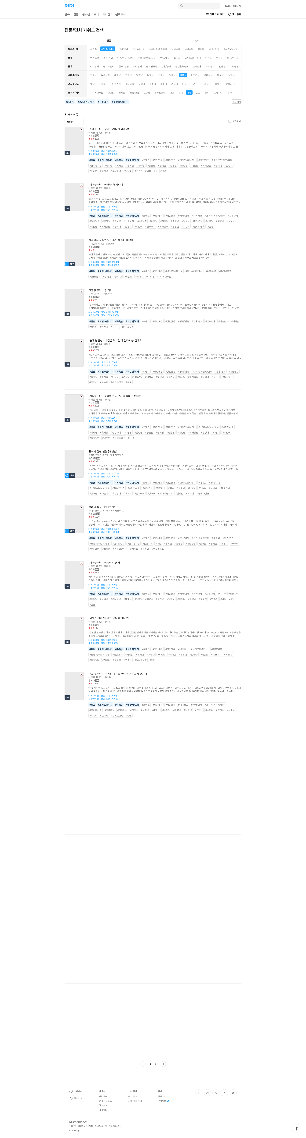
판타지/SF (123, 48)
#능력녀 (218, 165)
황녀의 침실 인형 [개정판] (102, 451)
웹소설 (86, 14)
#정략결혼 (210, 321)
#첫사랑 (119, 165)
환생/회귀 (108, 57)
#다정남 (115, 376)
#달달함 (128, 171)
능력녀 (104, 83)
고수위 (146, 92)
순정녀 (174, 83)
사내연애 (137, 66)
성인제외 (236, 121)
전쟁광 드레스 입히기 (100, 290)
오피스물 (189, 48)
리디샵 (106, 14)
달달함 (111, 92)
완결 (189, 92)
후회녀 (163, 83)
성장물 (177, 57)
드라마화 (218, 92)
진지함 (122, 92)
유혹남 (183, 75)
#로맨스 (145, 160)
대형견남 (195, 75)
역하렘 (219, 57)
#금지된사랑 (95, 165)
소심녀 (207, 83)
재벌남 (220, 75)
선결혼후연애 (181, 66)
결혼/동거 (166, 66)
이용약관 (72, 1126)
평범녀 (218, 83)
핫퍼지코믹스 (95, 455)
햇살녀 (93, 83)
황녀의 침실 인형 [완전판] (102, 507)
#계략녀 (192, 599)
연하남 (93, 75)
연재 (180, 92)
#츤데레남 (116, 599)
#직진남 (194, 165)
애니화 (230, 92)
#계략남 (141, 165)
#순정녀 (229, 165)
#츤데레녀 (140, 493)
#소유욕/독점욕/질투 (222, 160)
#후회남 (107, 276)
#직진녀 (104, 171)
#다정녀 (150, 276)
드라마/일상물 (231, 48)
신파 (207, 92)
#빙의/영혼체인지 (174, 271)
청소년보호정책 (101, 1126)
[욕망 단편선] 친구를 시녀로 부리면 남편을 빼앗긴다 (117, 673)
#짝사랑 (108, 165)
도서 (96, 14)
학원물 (201, 48)
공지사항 (78, 1098)
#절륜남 (173, 165)
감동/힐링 (134, 92)
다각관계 (94, 66)
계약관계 (210, 66)
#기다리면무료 (164, 276)
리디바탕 (103, 1109)
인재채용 (162, 1100)
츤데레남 (208, 75)
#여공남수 (94, 221)
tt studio (110, 243)
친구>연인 (124, 66)
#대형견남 (198, 221)
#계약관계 (197, 593)
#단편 (163, 171)
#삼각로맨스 (118, 488)
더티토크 (94, 57)
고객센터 (78, 1091)
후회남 (117, 75)
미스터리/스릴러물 (158, 48)
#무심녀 (117, 493)
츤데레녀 (230, 83)
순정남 (161, 75)
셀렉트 (119, 14)
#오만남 (183, 165)
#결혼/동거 (94, 276)
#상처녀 (115, 326)
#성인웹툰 (158, 160)
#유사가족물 (225, 271)
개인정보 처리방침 (85, 1126)
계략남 (139, 75)
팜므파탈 (129, 83)
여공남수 (236, 66)
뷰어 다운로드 (105, 1100)
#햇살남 (160, 376)
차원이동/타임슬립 (147, 57)
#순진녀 (93, 171)
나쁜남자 (105, 75)
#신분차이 (129, 221)
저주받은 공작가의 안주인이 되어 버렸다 (111, 240)
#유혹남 (119, 160)
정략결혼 (197, 66)
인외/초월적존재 (193, 57)
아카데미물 (214, 48)
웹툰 (76, 14)
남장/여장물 (233, 57)
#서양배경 (158, 215)
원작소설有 (159, 92)
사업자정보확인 (115, 1126)
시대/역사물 (138, 48)
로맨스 (93, 48)
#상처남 (231, 221)
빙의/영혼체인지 (125, 57)
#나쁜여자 (105, 493)
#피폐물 (202, 482)
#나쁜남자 (142, 221)
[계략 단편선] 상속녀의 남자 (104, 562)
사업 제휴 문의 (135, 1100)
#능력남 (162, 165)
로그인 (233, 5)
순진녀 (196, 83)
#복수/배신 (183, 538)
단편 (172, 92)
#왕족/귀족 (203, 160)
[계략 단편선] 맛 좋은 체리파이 (105, 184)
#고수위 (138, 171)
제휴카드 (103, 1096)
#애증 (171, 488)
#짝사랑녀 (116, 171)
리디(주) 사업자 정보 (78, 1122)
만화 (67, 14)
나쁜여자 (116, 83)
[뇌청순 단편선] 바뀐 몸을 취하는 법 (108, 618)
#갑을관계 (233, 215)
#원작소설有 (151, 171)
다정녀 (185, 83)
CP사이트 (103, 1105)
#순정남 (175, 221)
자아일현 (92, 243)
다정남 (150, 75)
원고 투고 (132, 1096)
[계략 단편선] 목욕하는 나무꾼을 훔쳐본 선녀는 (114, 395)
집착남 (128, 75)
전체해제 (236, 101)
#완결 (92, 160)
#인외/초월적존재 (186, 160)
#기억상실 (197, 215)
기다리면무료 (96, 92)
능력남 (231, 75)
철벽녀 (152, 83)
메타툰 (91, 132)
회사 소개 (162, 1096)
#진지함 (179, 493)
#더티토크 (170, 160)
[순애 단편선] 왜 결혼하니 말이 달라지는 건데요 (115, 340)
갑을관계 (223, 66)
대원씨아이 (107, 293)
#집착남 (130, 165)
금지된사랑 (151, 66)
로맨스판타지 (107, 48)
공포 (198, 92)
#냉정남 (188, 710)
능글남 (172, 75)
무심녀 (141, 83)
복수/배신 (164, 57)
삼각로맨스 (108, 66)
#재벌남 (149, 376)
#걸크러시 (150, 226)
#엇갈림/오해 (132, 160)
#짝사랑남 (206, 165)
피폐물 (208, 57)
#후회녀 (128, 493)
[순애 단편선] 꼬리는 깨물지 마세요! (108, 129)
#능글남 (151, 165)
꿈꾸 (90, 293)
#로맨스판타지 (105, 160)
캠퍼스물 (175, 48)
